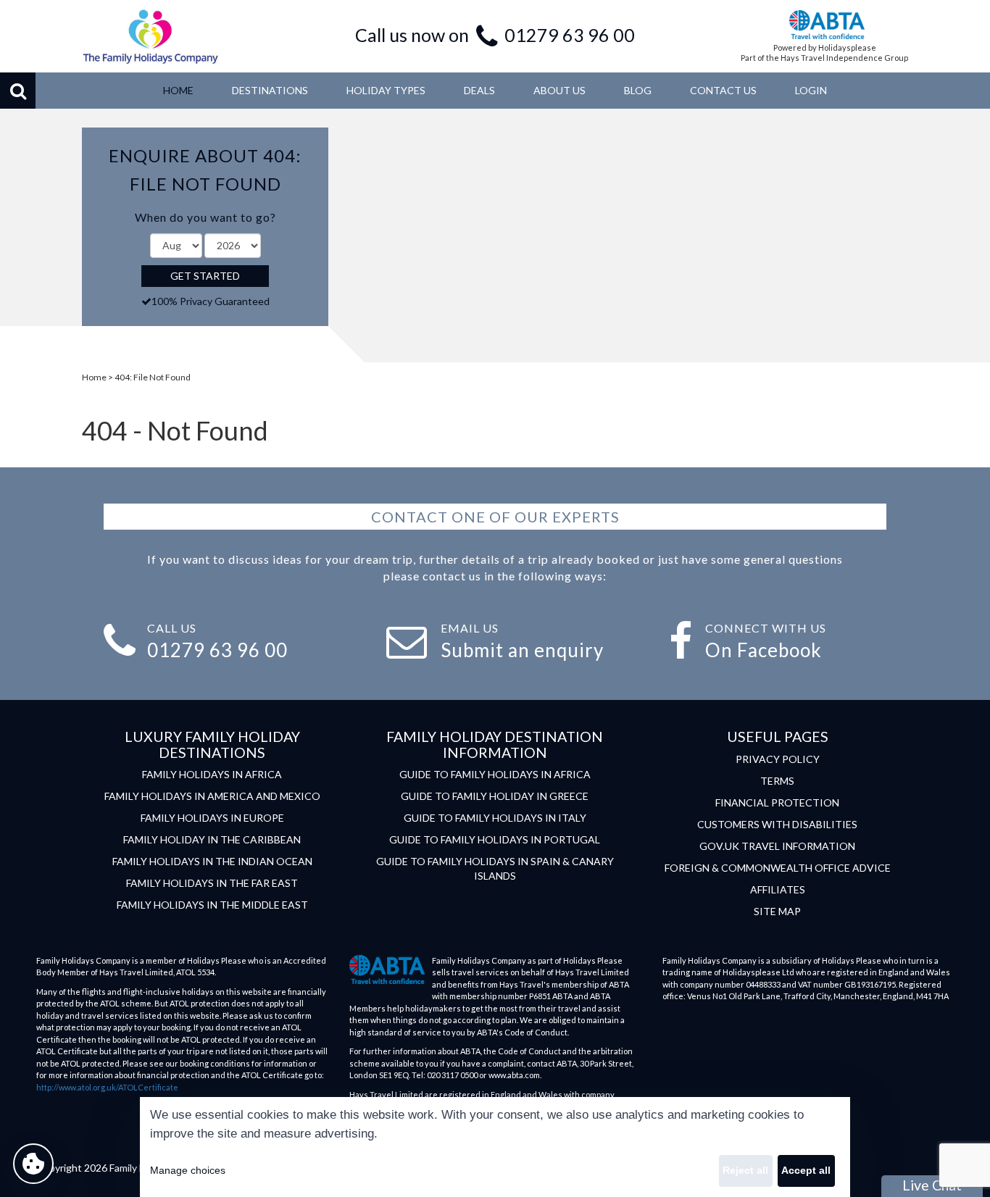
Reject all (745, 1170)
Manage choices (187, 1170)
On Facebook (763, 650)
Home (94, 377)
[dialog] (495, 1147)
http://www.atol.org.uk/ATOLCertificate (107, 1087)
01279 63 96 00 (569, 35)
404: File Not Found (153, 377)
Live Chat (932, 1185)
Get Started (205, 276)
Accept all (806, 1170)
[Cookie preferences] (33, 1163)
